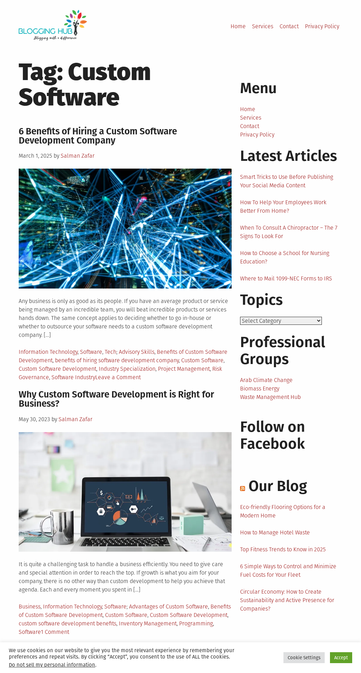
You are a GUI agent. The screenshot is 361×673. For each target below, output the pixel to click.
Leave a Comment (118, 377)
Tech (110, 351)
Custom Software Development (57, 368)
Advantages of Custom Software (168, 606)
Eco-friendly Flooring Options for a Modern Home (282, 511)
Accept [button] (341, 657)
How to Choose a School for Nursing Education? (284, 257)
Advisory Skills (136, 351)
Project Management (184, 368)
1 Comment (55, 632)
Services (262, 26)
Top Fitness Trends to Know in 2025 (283, 549)
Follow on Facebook (272, 435)
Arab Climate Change (266, 380)
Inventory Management (148, 623)
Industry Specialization (127, 368)
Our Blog (278, 486)
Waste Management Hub (270, 397)
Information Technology (48, 351)
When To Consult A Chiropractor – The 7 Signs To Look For (288, 232)
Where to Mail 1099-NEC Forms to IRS (286, 278)
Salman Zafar (77, 155)
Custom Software (202, 360)
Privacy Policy (322, 26)
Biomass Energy (259, 388)
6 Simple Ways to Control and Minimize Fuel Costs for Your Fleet (288, 570)
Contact (289, 26)
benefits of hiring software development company (117, 360)
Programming (196, 623)
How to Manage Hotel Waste (275, 532)
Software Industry (73, 377)
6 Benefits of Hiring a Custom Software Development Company (98, 136)
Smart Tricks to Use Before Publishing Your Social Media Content (286, 181)
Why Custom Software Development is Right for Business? (116, 399)
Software (91, 351)
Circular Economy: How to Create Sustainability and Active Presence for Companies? (287, 600)
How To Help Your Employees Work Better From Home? (283, 206)
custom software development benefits (67, 623)
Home (238, 26)
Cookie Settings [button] (304, 657)
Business (30, 606)
